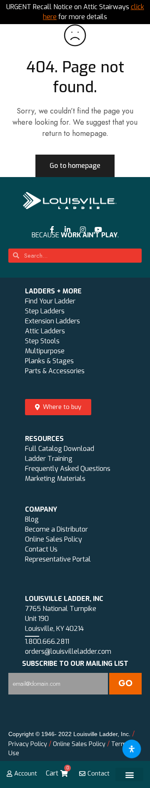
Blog (32, 519)
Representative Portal (58, 559)
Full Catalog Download (59, 448)
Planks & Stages (49, 361)
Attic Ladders (45, 331)
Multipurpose (45, 351)
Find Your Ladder (50, 301)
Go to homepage (75, 165)
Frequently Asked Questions (67, 468)
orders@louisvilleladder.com (68, 651)
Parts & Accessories (55, 371)
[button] (129, 774)
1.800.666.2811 (47, 641)
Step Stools (42, 341)
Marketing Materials (55, 478)
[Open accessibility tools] (132, 749)
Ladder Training (48, 458)
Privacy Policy (27, 744)
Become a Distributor (56, 529)
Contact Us (41, 549)
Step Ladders (45, 311)
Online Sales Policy (53, 539)
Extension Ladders (52, 321)
